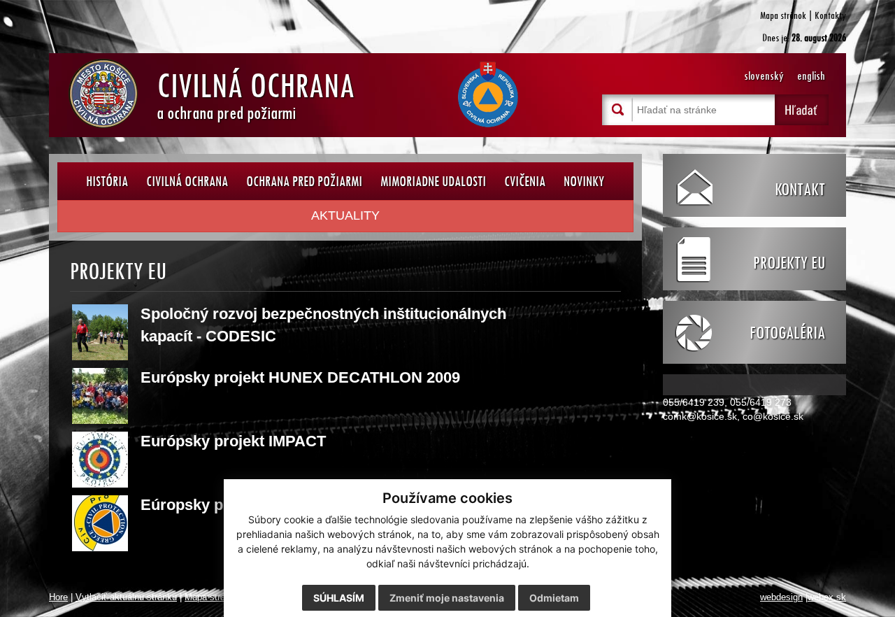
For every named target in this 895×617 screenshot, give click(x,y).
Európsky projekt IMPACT (233, 441)
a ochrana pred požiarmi (256, 93)
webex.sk (827, 597)
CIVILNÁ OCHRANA (187, 181)
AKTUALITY (345, 215)
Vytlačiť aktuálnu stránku (126, 597)
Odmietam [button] (554, 598)
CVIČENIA (524, 181)
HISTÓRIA (107, 181)
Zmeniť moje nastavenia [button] (446, 598)
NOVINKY (584, 181)
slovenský (764, 76)
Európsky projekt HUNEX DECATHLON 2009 (300, 377)
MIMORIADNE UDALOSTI (433, 181)
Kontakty (830, 15)
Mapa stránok (783, 15)
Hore (58, 597)
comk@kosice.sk (700, 416)
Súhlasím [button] (338, 598)
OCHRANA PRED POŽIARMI (304, 181)
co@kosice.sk (773, 416)
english (811, 76)
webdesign (781, 597)
